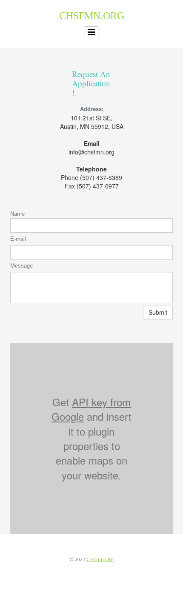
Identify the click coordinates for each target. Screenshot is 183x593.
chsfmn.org (100, 559)
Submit (158, 312)
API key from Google (91, 409)
